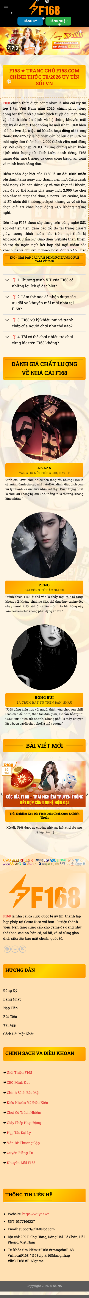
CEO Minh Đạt (18, 1082)
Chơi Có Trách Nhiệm (24, 1112)
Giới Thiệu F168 (19, 1072)
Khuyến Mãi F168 (21, 1162)
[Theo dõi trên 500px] (15, 949)
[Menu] (5, 7)
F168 (7, 916)
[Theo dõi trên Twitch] (22, 949)
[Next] (87, 802)
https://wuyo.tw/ (35, 1214)
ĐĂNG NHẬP (58, 21)
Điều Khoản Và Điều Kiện (27, 1102)
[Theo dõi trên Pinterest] (7, 949)
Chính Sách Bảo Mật (23, 1092)
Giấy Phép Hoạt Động (24, 1122)
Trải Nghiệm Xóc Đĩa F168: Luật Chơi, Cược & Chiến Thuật (44, 815)
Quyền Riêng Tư (20, 1152)
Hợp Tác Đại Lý (19, 1132)
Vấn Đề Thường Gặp (23, 1142)
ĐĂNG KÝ (30, 21)
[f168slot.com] (44, 7)
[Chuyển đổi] (7, 280)
